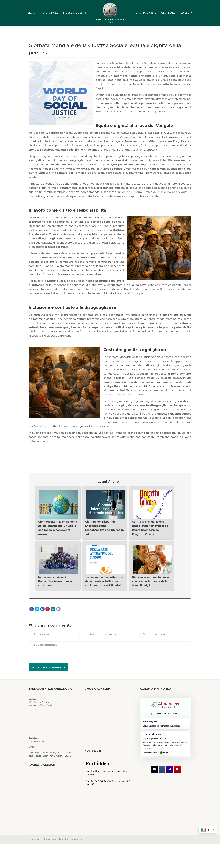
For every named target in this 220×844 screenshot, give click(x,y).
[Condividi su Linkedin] (53, 609)
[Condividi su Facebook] (31, 609)
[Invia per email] (58, 609)
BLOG (31, 12)
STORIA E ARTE (146, 12)
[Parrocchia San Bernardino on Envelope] (154, 769)
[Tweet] (37, 609)
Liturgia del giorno (165, 743)
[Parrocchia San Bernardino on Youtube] (177, 769)
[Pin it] (47, 609)
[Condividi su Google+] (42, 609)
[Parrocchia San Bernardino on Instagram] (169, 769)
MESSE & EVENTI (74, 12)
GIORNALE (168, 12)
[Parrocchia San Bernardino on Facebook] (162, 769)
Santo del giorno (165, 723)
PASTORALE (50, 12)
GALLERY (186, 12)
